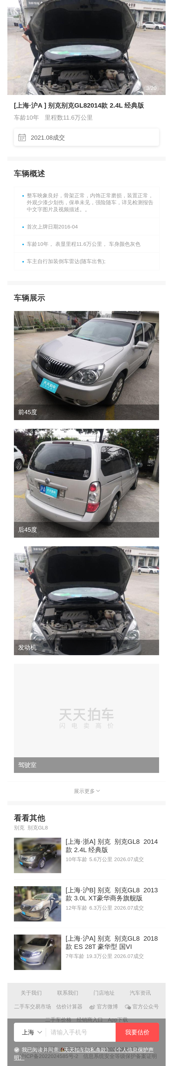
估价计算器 (69, 1006)
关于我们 (31, 993)
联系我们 (67, 993)
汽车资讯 (140, 993)
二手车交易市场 (32, 1006)
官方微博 (107, 1006)
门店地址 (104, 993)
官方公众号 (145, 1006)
